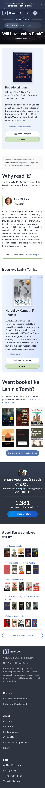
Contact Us (8, 737)
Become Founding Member (16, 742)
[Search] (28, 13)
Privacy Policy (9, 770)
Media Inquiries (10, 732)
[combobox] (28, 13)
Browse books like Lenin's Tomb (22, 453)
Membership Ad (36, 277)
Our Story (7, 721)
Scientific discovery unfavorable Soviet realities (22, 598)
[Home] (11, 13)
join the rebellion (15, 165)
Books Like (25, 25)
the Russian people (30, 254)
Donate (6, 747)
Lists (36, 25)
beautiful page (19, 488)
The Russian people (13, 546)
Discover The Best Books (15, 698)
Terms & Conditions (12, 775)
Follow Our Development (15, 704)
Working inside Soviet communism (20, 562)
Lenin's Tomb (22, 19)
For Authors (9, 726)
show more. (20, 120)
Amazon (23, 139)
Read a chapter (24, 133)
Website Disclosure (12, 781)
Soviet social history (13, 579)
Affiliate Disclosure (12, 765)
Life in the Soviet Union (14, 616)
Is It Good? (12, 25)
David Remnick (24, 38)
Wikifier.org (24, 663)
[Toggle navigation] (41, 13)
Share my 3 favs (24, 514)
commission (10, 162)
